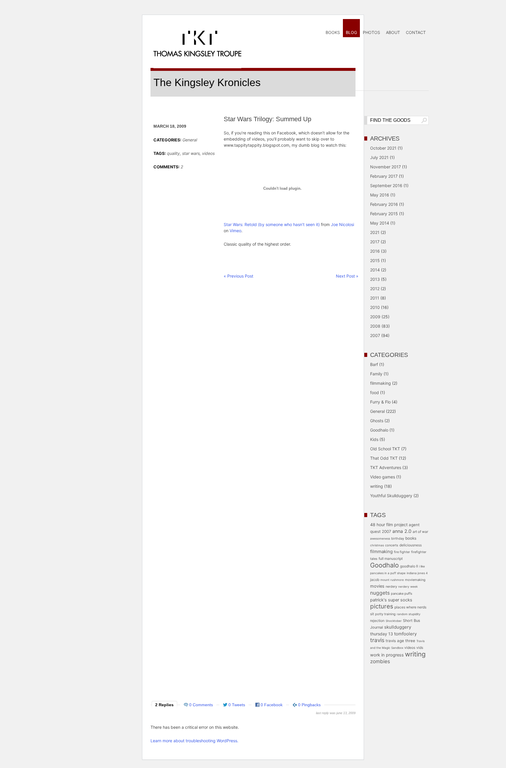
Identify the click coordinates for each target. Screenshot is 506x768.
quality (173, 153)
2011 (374, 297)
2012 (375, 288)
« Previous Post (238, 275)
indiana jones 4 (417, 573)
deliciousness (410, 545)
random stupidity (408, 614)
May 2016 (379, 194)
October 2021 (383, 148)
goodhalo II (409, 566)
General (189, 139)
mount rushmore (392, 579)
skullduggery (397, 627)
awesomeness (380, 538)
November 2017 (385, 166)
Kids (374, 439)
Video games (382, 476)
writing (376, 486)
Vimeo (235, 230)
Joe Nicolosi (342, 224)
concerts (391, 545)
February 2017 (384, 176)
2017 (375, 241)
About (393, 32)
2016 (375, 251)
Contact (416, 32)
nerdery (391, 586)
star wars (191, 153)
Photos (371, 32)
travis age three (400, 640)
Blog (351, 32)
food (374, 392)
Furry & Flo (380, 401)
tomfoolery (405, 634)
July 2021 (379, 157)
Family (376, 373)
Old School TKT (385, 448)
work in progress (387, 655)
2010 (375, 307)
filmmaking (380, 383)
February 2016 (384, 204)
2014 (375, 269)
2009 (375, 316)
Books (333, 32)
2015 (375, 260)
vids (419, 647)
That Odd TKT (384, 458)
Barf (374, 364)
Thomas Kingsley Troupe (197, 54)
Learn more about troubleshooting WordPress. (194, 740)
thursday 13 (381, 633)
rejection (377, 620)
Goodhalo (379, 429)
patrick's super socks (391, 600)
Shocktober (394, 620)
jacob (374, 579)
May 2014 (379, 222)
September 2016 (386, 185)
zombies (380, 661)
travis (377, 640)
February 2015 (384, 213)
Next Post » (347, 275)
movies (377, 586)
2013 (375, 279)
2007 (375, 335)
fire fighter (402, 552)
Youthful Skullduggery (391, 495)
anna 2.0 (401, 531)
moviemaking (415, 580)
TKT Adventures (385, 467)
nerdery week (408, 586)
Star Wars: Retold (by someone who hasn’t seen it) (272, 224)
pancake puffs (401, 593)
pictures (381, 606)
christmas (377, 545)
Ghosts (376, 420)
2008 (375, 326)
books (410, 538)
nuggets (380, 593)
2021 (375, 232)
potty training (385, 614)
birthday (397, 538)
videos (208, 153)
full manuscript (391, 558)
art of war (420, 531)
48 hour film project (389, 524)
